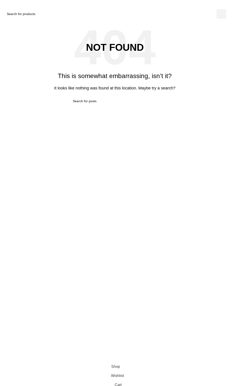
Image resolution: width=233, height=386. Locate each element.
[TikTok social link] (117, 347)
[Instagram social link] (109, 347)
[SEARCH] (221, 14)
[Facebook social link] (101, 347)
